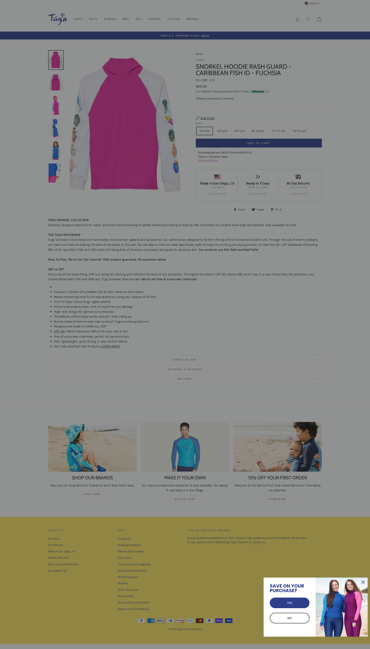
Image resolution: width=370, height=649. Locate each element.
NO (289, 618)
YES (289, 603)
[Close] (363, 582)
